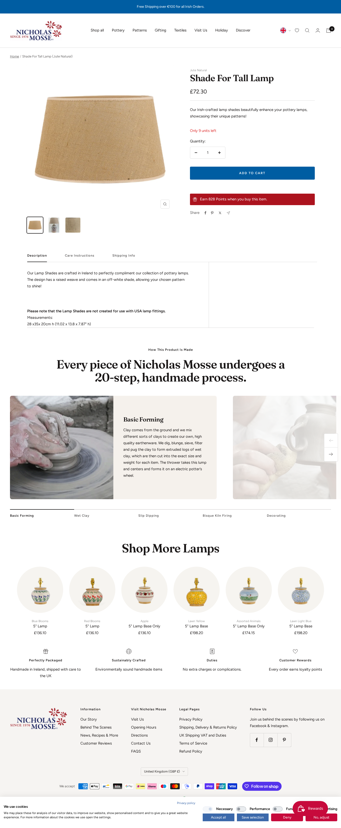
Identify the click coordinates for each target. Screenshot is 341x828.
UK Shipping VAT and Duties (202, 735)
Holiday (221, 30)
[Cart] (328, 30)
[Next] (331, 454)
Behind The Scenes (96, 727)
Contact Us (141, 743)
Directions (139, 735)
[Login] (318, 30)
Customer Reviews (96, 743)
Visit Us (200, 30)
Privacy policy (186, 803)
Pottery (118, 30)
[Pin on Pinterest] (212, 213)
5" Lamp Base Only (144, 623)
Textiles (180, 30)
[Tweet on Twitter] (220, 213)
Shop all (97, 30)
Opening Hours (143, 727)
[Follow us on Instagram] (270, 740)
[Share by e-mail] (228, 213)
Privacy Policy (190, 719)
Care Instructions (79, 255)
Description (37, 255)
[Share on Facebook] (205, 213)
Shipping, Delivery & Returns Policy (208, 727)
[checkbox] (208, 809)
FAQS (136, 751)
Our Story (88, 719)
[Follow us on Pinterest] (284, 740)
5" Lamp (40, 623)
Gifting (160, 30)
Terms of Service (193, 743)
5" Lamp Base (196, 623)
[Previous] (331, 440)
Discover (243, 30)
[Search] (307, 30)
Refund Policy (190, 751)
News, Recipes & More (99, 735)
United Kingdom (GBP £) (162, 771)
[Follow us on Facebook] (257, 740)
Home (14, 56)
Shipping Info (123, 255)
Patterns (140, 30)
